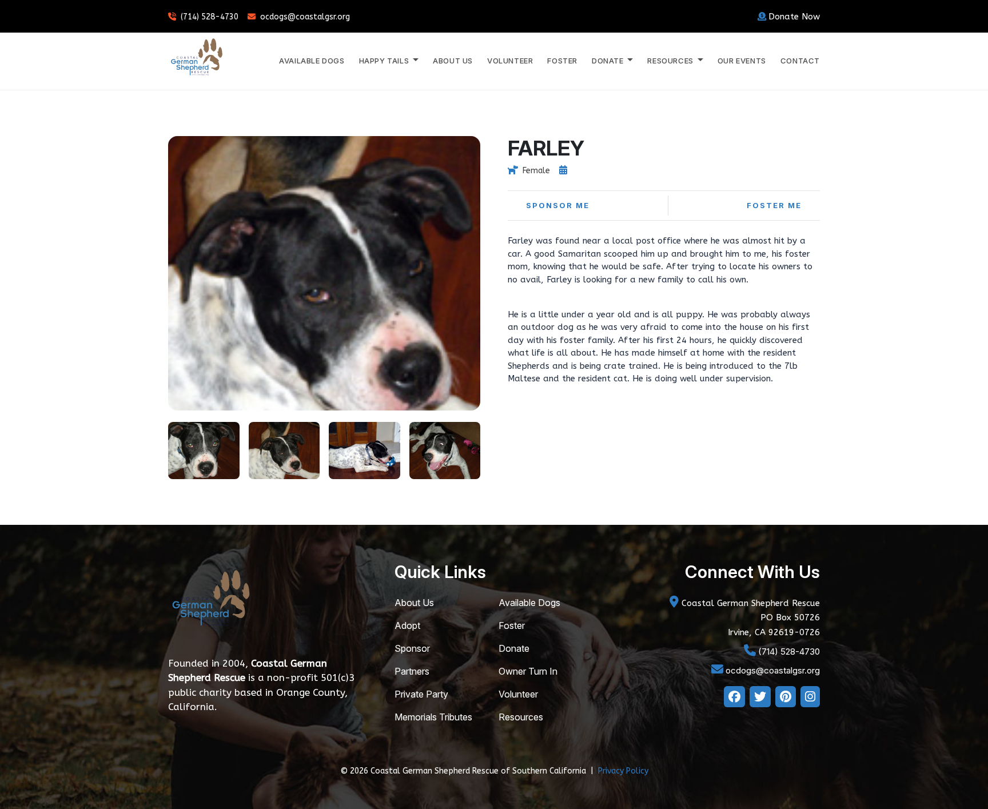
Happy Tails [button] (385, 60)
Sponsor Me (557, 205)
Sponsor (412, 648)
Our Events (742, 60)
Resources (521, 717)
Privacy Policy (623, 771)
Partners (412, 671)
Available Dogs (311, 60)
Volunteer (510, 60)
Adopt (407, 625)
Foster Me (774, 205)
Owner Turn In (528, 671)
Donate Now (794, 16)
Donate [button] (609, 60)
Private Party (421, 694)
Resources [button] (671, 60)
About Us (453, 60)
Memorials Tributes (433, 717)
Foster (562, 60)
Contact (800, 60)
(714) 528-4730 (209, 17)
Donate (514, 648)
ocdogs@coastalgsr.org (305, 17)
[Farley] (204, 449)
